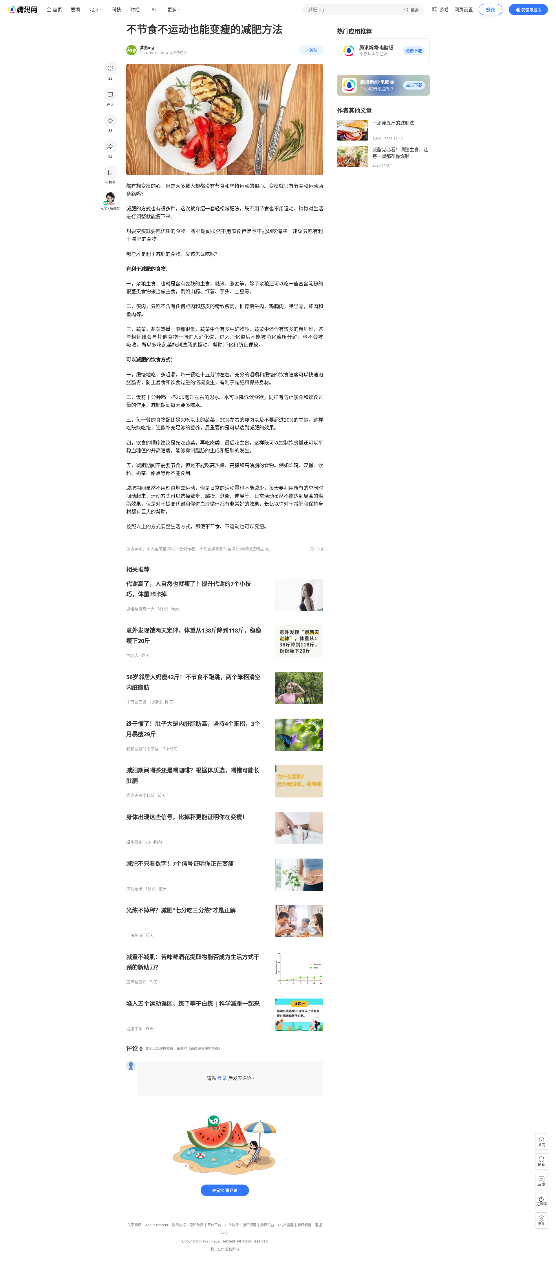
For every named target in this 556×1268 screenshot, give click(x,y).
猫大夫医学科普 (140, 795)
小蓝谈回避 (136, 702)
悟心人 (132, 655)
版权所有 (232, 1249)
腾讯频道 (304, 1225)
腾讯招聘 (250, 1225)
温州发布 (134, 842)
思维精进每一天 (140, 609)
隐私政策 (197, 1225)
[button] (414, 50)
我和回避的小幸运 (142, 749)
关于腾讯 (134, 1225)
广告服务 (232, 1225)
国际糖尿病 (136, 982)
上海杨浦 (134, 935)
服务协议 (179, 1225)
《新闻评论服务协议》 (204, 1048)
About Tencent (156, 1225)
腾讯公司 (217, 1249)
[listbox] (224, 798)
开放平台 (214, 1225)
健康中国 (134, 1029)
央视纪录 (134, 889)
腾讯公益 (267, 1225)
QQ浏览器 (286, 1225)
